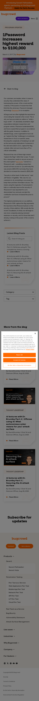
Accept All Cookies (19, 360)
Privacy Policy (30, 349)
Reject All (19, 355)
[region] (19, 350)
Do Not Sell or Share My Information (19, 365)
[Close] (35, 333)
